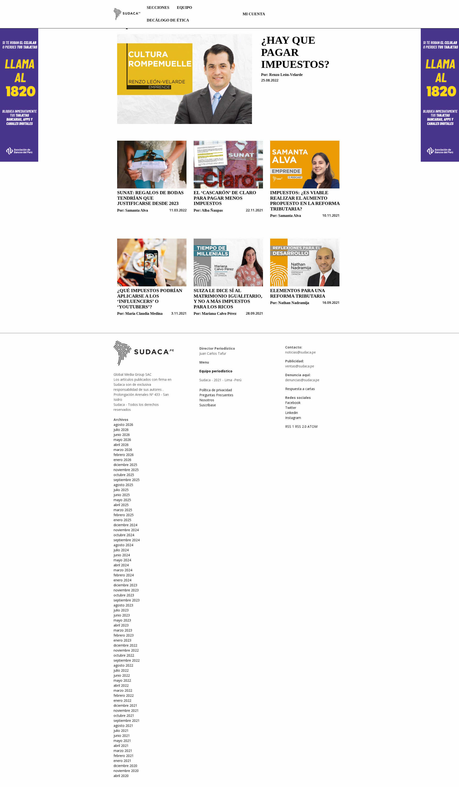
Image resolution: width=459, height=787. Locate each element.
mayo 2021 (122, 740)
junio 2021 (122, 735)
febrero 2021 (124, 755)
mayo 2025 (122, 500)
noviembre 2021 (126, 710)
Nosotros (206, 400)
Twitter (290, 407)
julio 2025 (121, 489)
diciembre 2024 (125, 525)
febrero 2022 (124, 695)
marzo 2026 (123, 449)
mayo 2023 (122, 620)
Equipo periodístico (215, 371)
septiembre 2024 (127, 540)
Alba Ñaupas (212, 210)
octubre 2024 (124, 535)
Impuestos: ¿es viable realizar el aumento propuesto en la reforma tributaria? (304, 200)
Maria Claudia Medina (144, 313)
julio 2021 (121, 730)
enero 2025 (122, 520)
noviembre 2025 (126, 469)
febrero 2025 (124, 515)
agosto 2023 (123, 605)
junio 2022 (122, 675)
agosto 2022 (123, 665)
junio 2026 (122, 434)
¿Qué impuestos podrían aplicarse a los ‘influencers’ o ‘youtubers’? (149, 298)
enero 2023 (122, 640)
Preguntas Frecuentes (216, 395)
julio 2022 (121, 670)
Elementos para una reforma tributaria (297, 293)
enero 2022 (122, 700)
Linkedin (291, 412)
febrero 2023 (124, 635)
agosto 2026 (123, 424)
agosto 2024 (123, 545)
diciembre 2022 (125, 645)
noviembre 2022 (126, 650)
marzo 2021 (123, 750)
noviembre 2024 (126, 530)
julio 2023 (121, 610)
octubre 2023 (124, 595)
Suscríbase (207, 405)
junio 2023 (122, 615)
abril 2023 (121, 625)
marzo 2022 (123, 690)
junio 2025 (122, 495)
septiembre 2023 (127, 600)
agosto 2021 (123, 725)
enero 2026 (122, 459)
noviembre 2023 (126, 590)
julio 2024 (121, 550)
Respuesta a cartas (300, 388)
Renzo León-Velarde (286, 75)
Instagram (293, 417)
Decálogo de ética (168, 20)
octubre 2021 (124, 715)
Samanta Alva (136, 210)
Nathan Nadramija (293, 303)
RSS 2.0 (300, 426)
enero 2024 (122, 580)
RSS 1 (290, 426)
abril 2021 (121, 745)
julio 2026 (121, 429)
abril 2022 (121, 685)
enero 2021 (122, 760)
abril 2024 (121, 565)
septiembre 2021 (127, 720)
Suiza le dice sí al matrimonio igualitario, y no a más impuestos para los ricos (228, 298)
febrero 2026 (124, 454)
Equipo (184, 7)
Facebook (293, 402)
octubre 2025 (124, 474)
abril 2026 (121, 444)
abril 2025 (121, 505)
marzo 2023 (123, 630)
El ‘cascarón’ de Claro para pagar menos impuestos (225, 198)
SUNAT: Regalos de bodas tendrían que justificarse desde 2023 (150, 198)
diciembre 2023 (125, 585)
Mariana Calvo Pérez (219, 313)
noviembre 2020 (126, 770)
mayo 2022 (122, 680)
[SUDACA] (127, 14)
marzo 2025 (123, 510)
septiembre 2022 (127, 660)
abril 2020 (121, 775)
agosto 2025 (123, 484)
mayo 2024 (122, 560)
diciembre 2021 (125, 705)
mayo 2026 (122, 439)
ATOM (312, 426)
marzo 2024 (123, 570)
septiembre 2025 (127, 479)
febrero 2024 (124, 575)
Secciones (158, 7)
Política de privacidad (215, 390)
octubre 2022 (124, 655)
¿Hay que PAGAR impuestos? (295, 52)
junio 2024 (122, 555)
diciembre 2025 (125, 464)
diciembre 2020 (125, 765)
